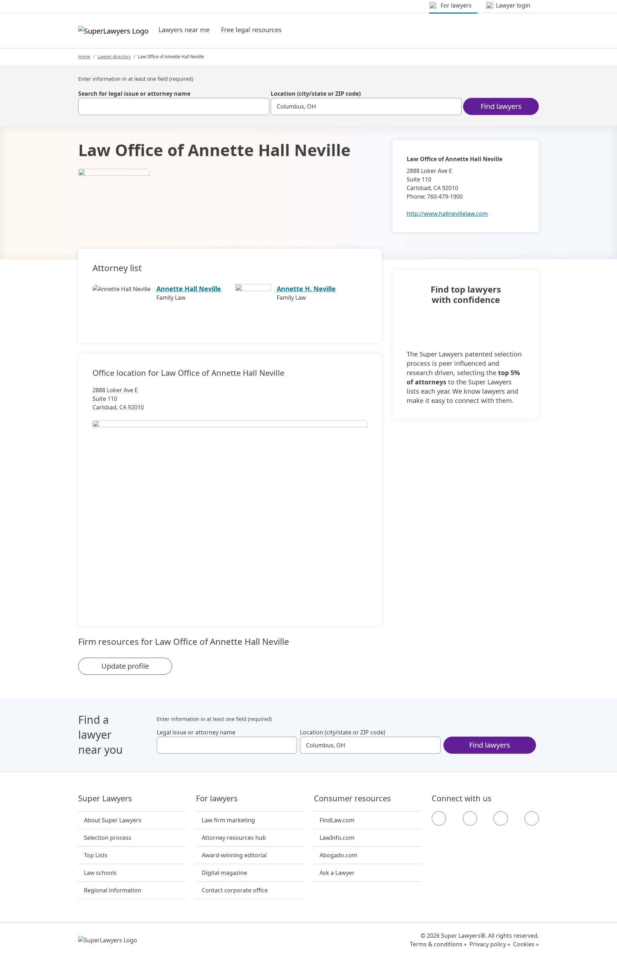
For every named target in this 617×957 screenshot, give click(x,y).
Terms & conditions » (438, 944)
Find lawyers (501, 106)
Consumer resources (352, 798)
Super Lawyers (105, 798)
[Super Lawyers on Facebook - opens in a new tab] (439, 818)
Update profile (125, 666)
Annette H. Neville (306, 288)
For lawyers (217, 798)
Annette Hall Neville (188, 288)
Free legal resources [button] (251, 29)
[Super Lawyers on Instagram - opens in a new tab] (470, 818)
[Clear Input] (260, 106)
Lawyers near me (184, 29)
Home (84, 57)
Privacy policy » (490, 944)
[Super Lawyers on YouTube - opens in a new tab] (500, 818)
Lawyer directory (114, 57)
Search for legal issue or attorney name (134, 94)
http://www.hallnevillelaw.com (447, 214)
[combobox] (173, 106)
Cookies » (526, 944)
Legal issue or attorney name (196, 732)
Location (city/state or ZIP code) (316, 94)
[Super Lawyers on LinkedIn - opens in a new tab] (532, 818)
